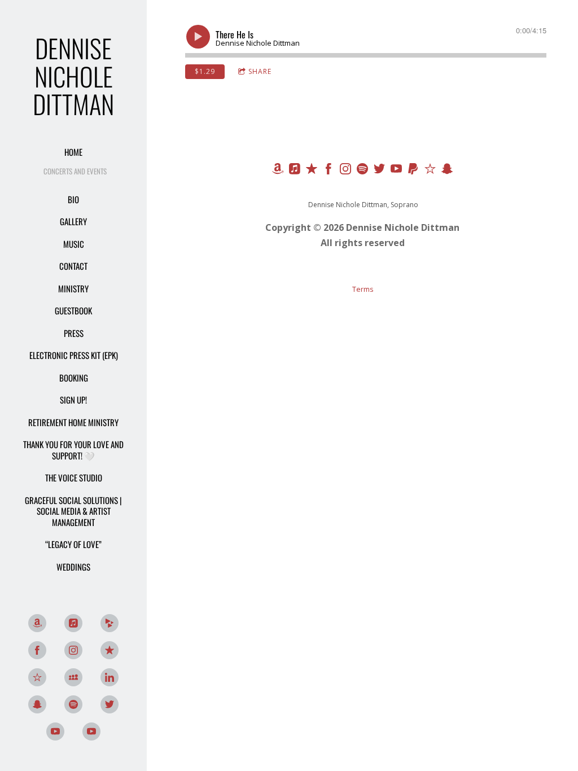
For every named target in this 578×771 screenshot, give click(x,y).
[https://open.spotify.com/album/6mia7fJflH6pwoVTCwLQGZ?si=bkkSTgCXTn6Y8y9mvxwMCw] (73, 704)
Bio (73, 199)
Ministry (73, 288)
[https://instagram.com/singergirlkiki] (73, 650)
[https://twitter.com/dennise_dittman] (379, 170)
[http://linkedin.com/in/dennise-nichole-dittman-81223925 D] (109, 677)
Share (260, 71)
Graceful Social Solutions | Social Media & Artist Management (73, 511)
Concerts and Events (75, 171)
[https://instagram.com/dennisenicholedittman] (345, 170)
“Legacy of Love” (73, 544)
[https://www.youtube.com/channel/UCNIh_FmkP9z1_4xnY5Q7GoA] (55, 731)
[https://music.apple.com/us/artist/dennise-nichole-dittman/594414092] (311, 170)
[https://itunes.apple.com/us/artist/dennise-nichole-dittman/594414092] (73, 623)
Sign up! (73, 399)
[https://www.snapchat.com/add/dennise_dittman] (37, 704)
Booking (73, 377)
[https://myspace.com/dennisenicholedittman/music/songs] (73, 677)
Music (73, 244)
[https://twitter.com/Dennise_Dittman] (109, 704)
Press (74, 333)
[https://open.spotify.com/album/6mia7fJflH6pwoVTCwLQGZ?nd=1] (362, 170)
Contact (73, 266)
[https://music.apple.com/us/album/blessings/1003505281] (294, 170)
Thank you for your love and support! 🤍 (73, 450)
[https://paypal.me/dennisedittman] (413, 170)
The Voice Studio (73, 477)
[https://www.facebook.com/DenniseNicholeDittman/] (37, 650)
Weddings (73, 566)
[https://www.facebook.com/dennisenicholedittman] (328, 170)
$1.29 (205, 71)
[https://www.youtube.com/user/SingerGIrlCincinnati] (396, 170)
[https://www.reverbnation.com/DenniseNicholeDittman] (37, 677)
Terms (362, 289)
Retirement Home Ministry (73, 422)
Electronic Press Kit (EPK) (73, 355)
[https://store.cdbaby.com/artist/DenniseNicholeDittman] (109, 623)
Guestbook (73, 310)
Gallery (73, 221)
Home (73, 152)
